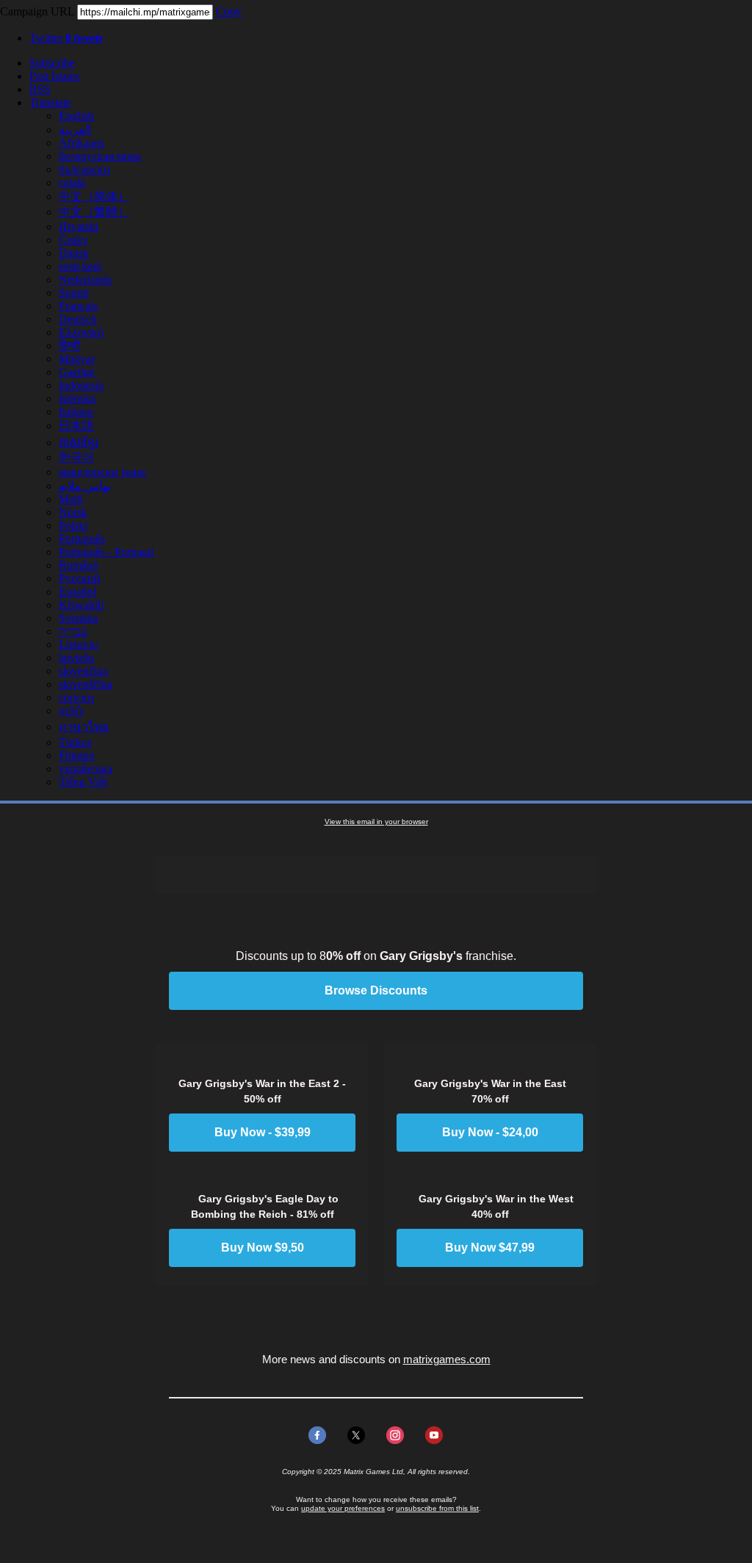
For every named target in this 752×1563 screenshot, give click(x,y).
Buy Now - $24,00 (490, 1132)
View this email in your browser (376, 821)
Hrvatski (78, 226)
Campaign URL (37, 11)
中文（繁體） (94, 212)
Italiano (76, 411)
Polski (73, 525)
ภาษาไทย (84, 727)
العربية (75, 129)
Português (82, 539)
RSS (40, 89)
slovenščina (85, 684)
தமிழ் (71, 710)
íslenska (77, 398)
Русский (80, 578)
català (72, 182)
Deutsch (78, 319)
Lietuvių (78, 644)
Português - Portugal (106, 552)
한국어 (76, 457)
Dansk (74, 253)
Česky (73, 240)
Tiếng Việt (83, 782)
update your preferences (343, 1508)
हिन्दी (69, 345)
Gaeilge (77, 372)
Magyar (77, 359)
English (76, 115)
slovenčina (83, 671)
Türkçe (75, 742)
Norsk (73, 512)
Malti (71, 499)
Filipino (77, 755)
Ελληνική (81, 332)
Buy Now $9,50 (262, 1248)
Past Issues (54, 76)
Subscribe (52, 63)
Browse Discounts (376, 991)
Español (77, 591)
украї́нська (85, 768)
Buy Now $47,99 (490, 1248)
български (84, 169)
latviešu (76, 657)
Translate (50, 102)
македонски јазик (102, 472)
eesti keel (80, 266)
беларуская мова (100, 156)
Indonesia (81, 385)
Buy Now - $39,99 (262, 1132)
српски (76, 697)
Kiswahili (81, 605)
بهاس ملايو (85, 486)
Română (78, 565)
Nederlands (85, 279)
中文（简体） (94, 196)
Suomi (74, 292)
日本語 (76, 425)
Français (78, 306)
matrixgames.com (447, 1359)
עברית (73, 631)
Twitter (66, 38)
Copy (229, 11)
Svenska (78, 618)
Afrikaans (81, 143)
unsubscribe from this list (437, 1508)
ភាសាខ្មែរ (78, 442)
